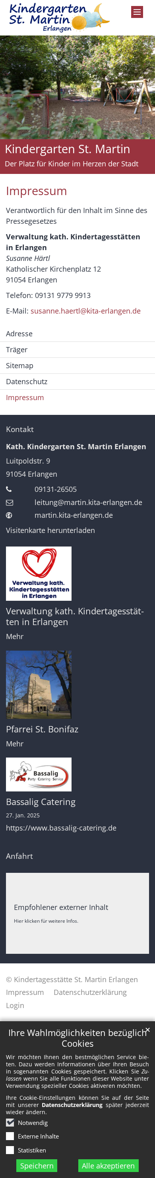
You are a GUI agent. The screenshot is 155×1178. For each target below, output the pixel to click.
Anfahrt (19, 856)
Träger (16, 349)
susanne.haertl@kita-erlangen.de (86, 311)
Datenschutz (26, 381)
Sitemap (19, 365)
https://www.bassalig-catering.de (61, 828)
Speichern (37, 1165)
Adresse (19, 333)
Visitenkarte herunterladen (50, 530)
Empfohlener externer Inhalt (61, 907)
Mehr (14, 636)
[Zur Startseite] (58, 17)
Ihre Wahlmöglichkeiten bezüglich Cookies (77, 1038)
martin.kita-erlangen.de (74, 515)
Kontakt (20, 429)
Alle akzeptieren (108, 1165)
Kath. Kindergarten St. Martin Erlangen (76, 446)
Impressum (36, 191)
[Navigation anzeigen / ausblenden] (137, 12)
